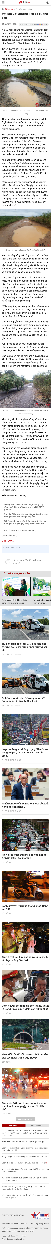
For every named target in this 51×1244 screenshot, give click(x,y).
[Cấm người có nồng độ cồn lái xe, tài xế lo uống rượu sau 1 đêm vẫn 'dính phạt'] (25, 986)
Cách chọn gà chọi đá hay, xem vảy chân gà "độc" (22, 1163)
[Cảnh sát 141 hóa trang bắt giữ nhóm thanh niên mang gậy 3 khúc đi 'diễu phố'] (25, 1083)
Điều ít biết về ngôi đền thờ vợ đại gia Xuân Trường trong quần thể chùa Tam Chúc (23, 1187)
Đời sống (9, 9)
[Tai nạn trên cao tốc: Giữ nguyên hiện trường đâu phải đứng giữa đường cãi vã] (25, 624)
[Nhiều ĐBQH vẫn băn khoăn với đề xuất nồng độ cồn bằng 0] (25, 784)
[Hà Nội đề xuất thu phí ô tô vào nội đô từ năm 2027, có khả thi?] (25, 835)
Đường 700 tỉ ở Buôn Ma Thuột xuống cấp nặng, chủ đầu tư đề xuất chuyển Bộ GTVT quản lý (24, 507)
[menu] (3, 2)
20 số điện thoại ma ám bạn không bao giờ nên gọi (23, 1141)
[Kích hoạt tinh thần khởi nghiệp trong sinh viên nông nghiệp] (16, 586)
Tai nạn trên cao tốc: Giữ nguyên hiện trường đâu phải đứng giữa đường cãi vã (24, 647)
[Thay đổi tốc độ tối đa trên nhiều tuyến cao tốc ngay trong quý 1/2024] (25, 1034)
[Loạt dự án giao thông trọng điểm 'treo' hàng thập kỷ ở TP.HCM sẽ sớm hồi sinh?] (25, 729)
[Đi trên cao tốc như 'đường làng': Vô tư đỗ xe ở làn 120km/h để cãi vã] (25, 678)
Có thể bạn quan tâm (16, 573)
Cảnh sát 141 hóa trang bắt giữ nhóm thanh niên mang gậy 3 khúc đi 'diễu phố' (24, 1106)
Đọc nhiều (13, 1125)
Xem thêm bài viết (25, 1119)
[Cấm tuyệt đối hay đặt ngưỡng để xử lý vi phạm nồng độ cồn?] (25, 937)
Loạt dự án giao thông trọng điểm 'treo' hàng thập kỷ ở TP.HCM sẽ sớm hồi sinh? (25, 752)
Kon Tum (14, 530)
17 (18, 1150)
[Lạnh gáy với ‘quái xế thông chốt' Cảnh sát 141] (25, 886)
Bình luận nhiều (37, 1125)
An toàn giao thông (24, 9)
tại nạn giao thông (9, 535)
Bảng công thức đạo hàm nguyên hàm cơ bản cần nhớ (24, 1156)
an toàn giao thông (28, 530)
